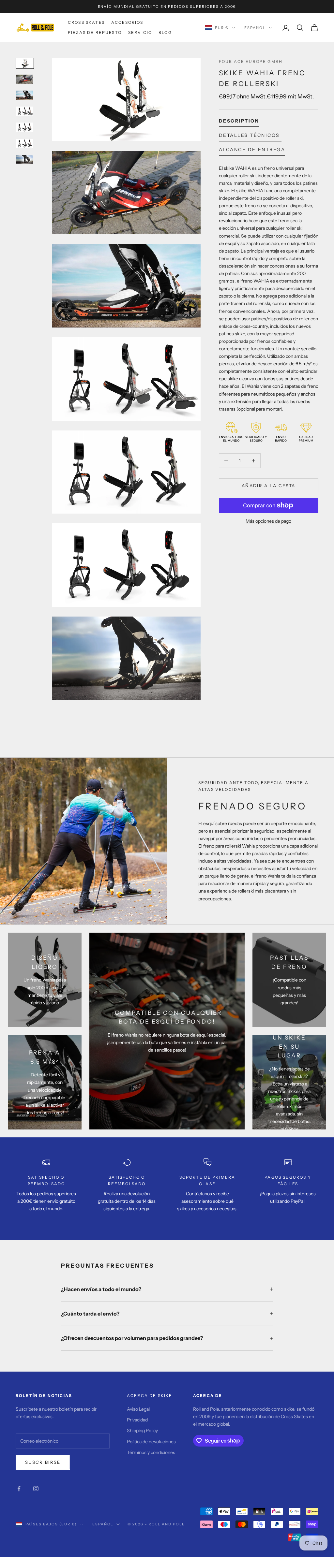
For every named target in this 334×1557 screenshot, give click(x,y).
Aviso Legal (138, 1409)
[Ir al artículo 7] (25, 159)
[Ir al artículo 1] (25, 63)
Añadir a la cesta (269, 485)
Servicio (140, 32)
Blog (165, 32)
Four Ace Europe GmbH (250, 61)
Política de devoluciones (151, 1442)
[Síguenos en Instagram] (36, 1488)
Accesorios (127, 22)
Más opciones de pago (268, 521)
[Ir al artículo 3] (25, 95)
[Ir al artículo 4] (25, 111)
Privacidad (137, 1420)
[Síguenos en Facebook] (19, 1488)
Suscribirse (43, 1462)
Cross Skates (86, 22)
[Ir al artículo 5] (25, 127)
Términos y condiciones (151, 1452)
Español (255, 27)
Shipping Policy (142, 1430)
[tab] (239, 122)
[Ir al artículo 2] (25, 79)
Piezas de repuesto (95, 32)
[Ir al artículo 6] (25, 143)
